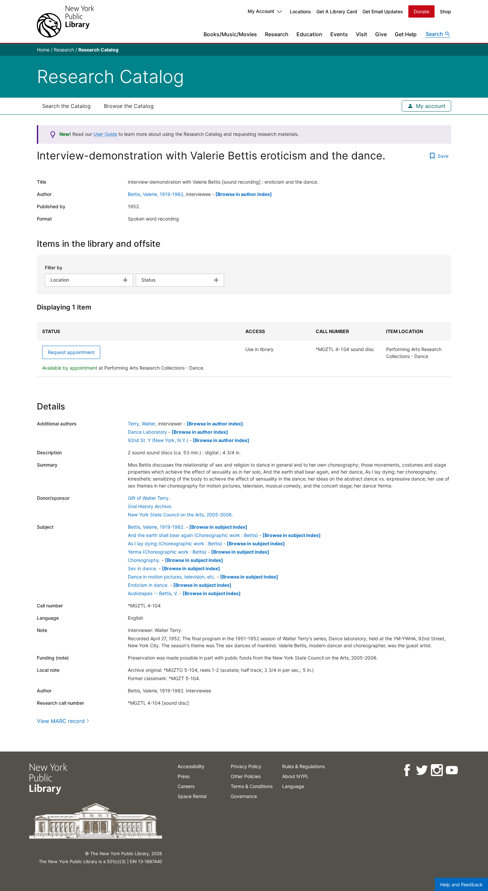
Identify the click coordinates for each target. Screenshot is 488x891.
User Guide (105, 134)
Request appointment (71, 352)
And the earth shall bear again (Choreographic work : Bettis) (193, 535)
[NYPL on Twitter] (421, 770)
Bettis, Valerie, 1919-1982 (155, 194)
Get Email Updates (383, 11)
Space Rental (192, 796)
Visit (361, 34)
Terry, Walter (141, 423)
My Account (261, 11)
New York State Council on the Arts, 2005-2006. (180, 514)
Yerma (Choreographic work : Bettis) (167, 552)
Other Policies (246, 776)
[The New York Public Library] (65, 21)
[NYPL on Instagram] (436, 770)
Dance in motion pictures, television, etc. (171, 576)
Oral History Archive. (150, 506)
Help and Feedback (461, 884)
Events (339, 34)
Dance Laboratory (147, 432)
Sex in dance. (142, 568)
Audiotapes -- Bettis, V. (153, 593)
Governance (244, 796)
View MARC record (61, 721)
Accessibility (191, 766)
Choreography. (144, 560)
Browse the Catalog (129, 106)
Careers (186, 786)
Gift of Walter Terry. (149, 498)
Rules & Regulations (303, 766)
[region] (244, 349)
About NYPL (295, 776)
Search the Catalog (66, 106)
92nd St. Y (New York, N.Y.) (158, 440)
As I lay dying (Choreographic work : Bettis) (175, 543)
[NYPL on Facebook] (406, 770)
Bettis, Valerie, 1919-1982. (156, 527)
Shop (445, 11)
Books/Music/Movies (230, 34)
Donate (421, 11)
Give (381, 34)
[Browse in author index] (243, 194)
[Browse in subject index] (218, 527)
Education (309, 34)
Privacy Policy (246, 766)
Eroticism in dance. (148, 585)
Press (184, 776)
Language (293, 786)
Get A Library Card (336, 11)
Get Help (406, 34)
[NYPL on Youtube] (451, 770)
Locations (300, 11)
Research (276, 34)
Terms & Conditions (252, 786)
